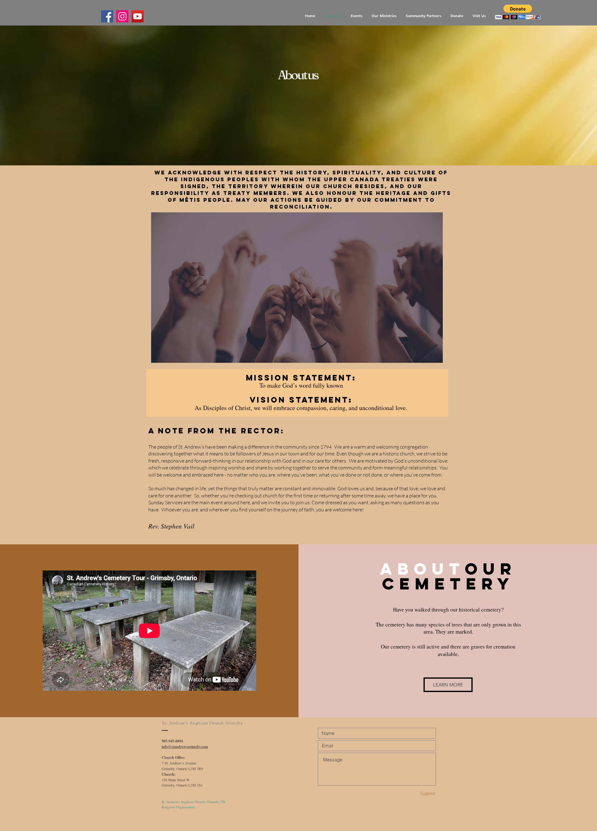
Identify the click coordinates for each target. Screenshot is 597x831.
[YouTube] (138, 16)
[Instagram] (122, 16)
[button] (518, 12)
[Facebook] (107, 16)
